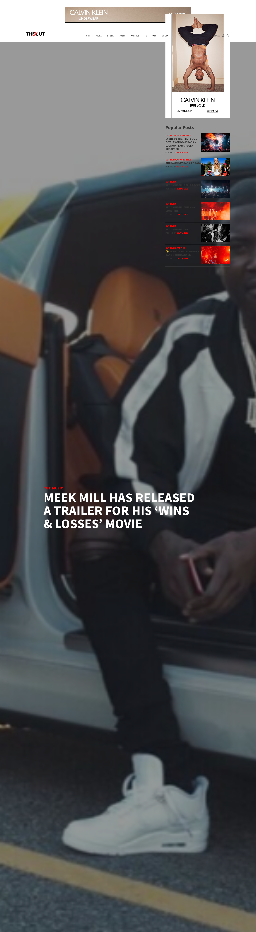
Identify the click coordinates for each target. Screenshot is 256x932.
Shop (165, 35)
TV (145, 35)
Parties (134, 35)
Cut (88, 35)
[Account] (223, 35)
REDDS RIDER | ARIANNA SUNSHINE (180, 208)
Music (122, 35)
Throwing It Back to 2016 (182, 163)
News (180, 135)
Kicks (99, 35)
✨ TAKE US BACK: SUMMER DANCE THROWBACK (182, 253)
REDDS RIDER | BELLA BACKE (182, 185)
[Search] (228, 35)
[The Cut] (36, 34)
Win (154, 35)
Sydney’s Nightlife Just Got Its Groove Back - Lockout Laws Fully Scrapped (182, 144)
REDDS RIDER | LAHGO (178, 229)
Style (110, 35)
